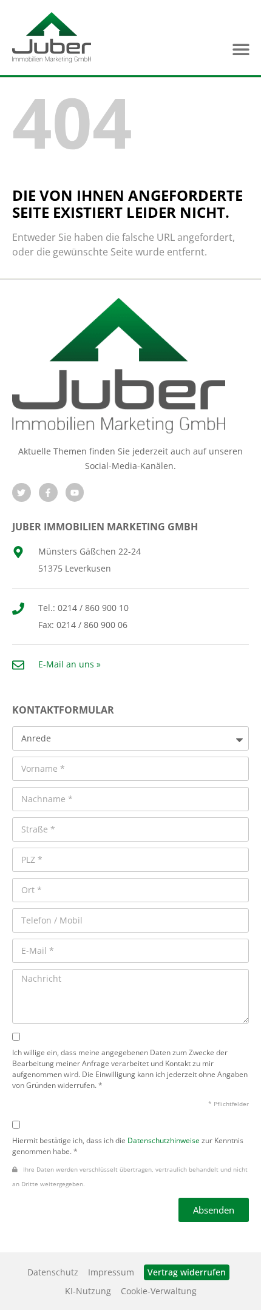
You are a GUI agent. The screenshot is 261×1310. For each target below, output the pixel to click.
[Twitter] (21, 492)
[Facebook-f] (48, 492)
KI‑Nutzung (88, 1291)
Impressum (111, 1272)
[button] (240, 49)
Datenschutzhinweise (163, 1140)
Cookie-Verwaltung (159, 1291)
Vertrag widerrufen (186, 1272)
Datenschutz (52, 1272)
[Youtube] (75, 492)
